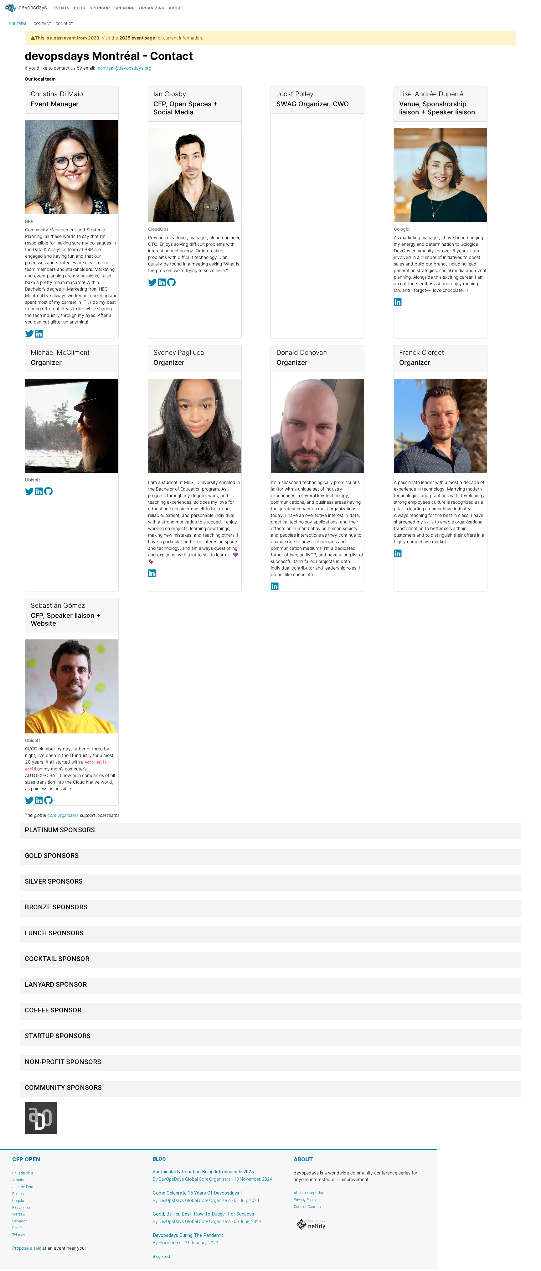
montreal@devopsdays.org (123, 68)
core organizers (63, 815)
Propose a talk (26, 1248)
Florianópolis (22, 1207)
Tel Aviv (18, 1234)
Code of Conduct (308, 1206)
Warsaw (19, 1214)
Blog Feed (161, 1256)
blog (79, 8)
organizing (151, 8)
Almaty (18, 1180)
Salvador (19, 1221)
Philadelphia (22, 1173)
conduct (64, 24)
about (176, 8)
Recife (17, 1228)
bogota (18, 1200)
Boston (18, 1193)
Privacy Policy (305, 1199)
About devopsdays (310, 1192)
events (62, 8)
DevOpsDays (32, 7)
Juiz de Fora (22, 1186)
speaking (124, 8)
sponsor (100, 8)
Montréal (18, 24)
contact (42, 24)
